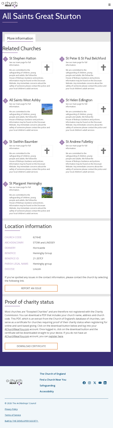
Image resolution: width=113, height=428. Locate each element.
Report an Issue (31, 288)
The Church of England (53, 373)
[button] (109, 4)
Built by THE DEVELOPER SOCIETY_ (22, 420)
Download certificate (31, 346)
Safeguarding (47, 385)
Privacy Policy (11, 409)
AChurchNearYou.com (17, 329)
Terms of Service (13, 415)
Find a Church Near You (53, 379)
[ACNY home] (9, 4)
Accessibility (47, 391)
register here (56, 336)
